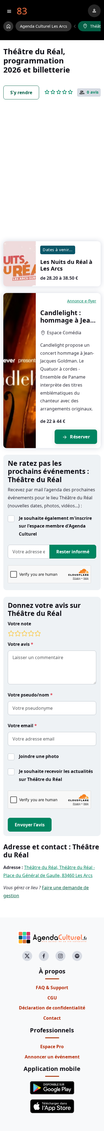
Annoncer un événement (52, 1057)
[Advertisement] (52, 176)
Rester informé (72, 552)
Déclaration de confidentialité (52, 1008)
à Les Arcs (66, 265)
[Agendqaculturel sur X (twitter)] (27, 956)
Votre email (21, 726)
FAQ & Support (52, 988)
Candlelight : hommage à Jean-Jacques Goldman (68, 320)
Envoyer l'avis (30, 825)
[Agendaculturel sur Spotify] (77, 956)
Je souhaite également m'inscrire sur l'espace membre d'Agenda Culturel (55, 526)
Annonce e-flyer (81, 301)
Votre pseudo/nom (29, 695)
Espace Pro (52, 1046)
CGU (52, 998)
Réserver (76, 437)
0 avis (93, 92)
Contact (52, 1018)
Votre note (19, 624)
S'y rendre (21, 92)
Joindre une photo (39, 756)
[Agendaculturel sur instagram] (60, 956)
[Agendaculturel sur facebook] (44, 956)
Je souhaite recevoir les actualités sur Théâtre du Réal (56, 775)
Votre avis (19, 644)
